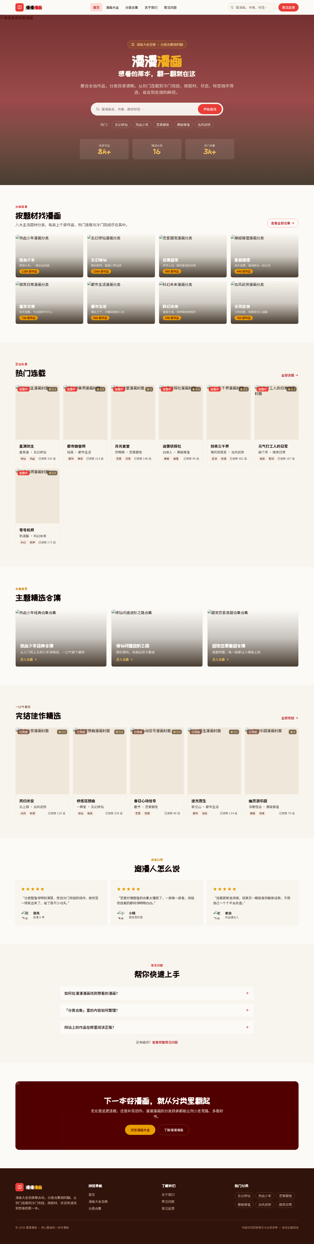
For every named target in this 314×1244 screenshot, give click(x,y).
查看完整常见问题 (165, 1042)
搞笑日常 (285, 1204)
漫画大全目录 (98, 1201)
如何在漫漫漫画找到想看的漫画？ (92, 993)
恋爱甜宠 (162, 124)
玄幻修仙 (121, 124)
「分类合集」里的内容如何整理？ (92, 1010)
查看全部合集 (280, 223)
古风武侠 (204, 124)
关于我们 (151, 7)
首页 (96, 7)
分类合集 (131, 7)
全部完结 (287, 718)
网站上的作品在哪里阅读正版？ (90, 1027)
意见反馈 (288, 7)
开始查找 (209, 109)
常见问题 (170, 7)
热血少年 (142, 124)
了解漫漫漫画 (173, 1130)
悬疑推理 (183, 124)
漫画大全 (112, 7)
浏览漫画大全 (140, 1130)
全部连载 (287, 375)
